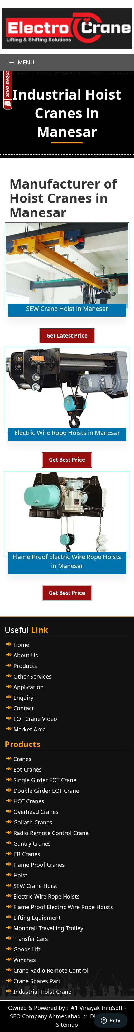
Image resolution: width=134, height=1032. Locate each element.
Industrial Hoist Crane (42, 991)
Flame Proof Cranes (39, 864)
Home (21, 644)
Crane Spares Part (36, 981)
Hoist (20, 875)
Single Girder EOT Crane (44, 780)
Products (25, 666)
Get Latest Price (67, 335)
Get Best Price (67, 459)
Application (28, 687)
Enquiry (23, 697)
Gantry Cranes (32, 843)
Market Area (29, 729)
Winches (24, 960)
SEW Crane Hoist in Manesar (67, 308)
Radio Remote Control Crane (51, 833)
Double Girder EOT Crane (46, 790)
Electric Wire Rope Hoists (46, 896)
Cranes (22, 759)
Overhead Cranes (36, 811)
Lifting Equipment (37, 917)
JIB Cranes (26, 854)
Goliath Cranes (32, 822)
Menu (25, 62)
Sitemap (67, 1024)
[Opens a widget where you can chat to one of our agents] (110, 1021)
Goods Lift (27, 949)
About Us (25, 655)
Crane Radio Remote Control (51, 970)
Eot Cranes (27, 769)
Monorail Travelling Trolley (48, 928)
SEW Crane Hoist (35, 886)
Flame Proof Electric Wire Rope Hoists (63, 907)
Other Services (32, 676)
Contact (23, 708)
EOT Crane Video (35, 718)
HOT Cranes (28, 801)
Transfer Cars (30, 938)
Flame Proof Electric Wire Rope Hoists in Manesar (67, 561)
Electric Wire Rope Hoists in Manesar (67, 432)
